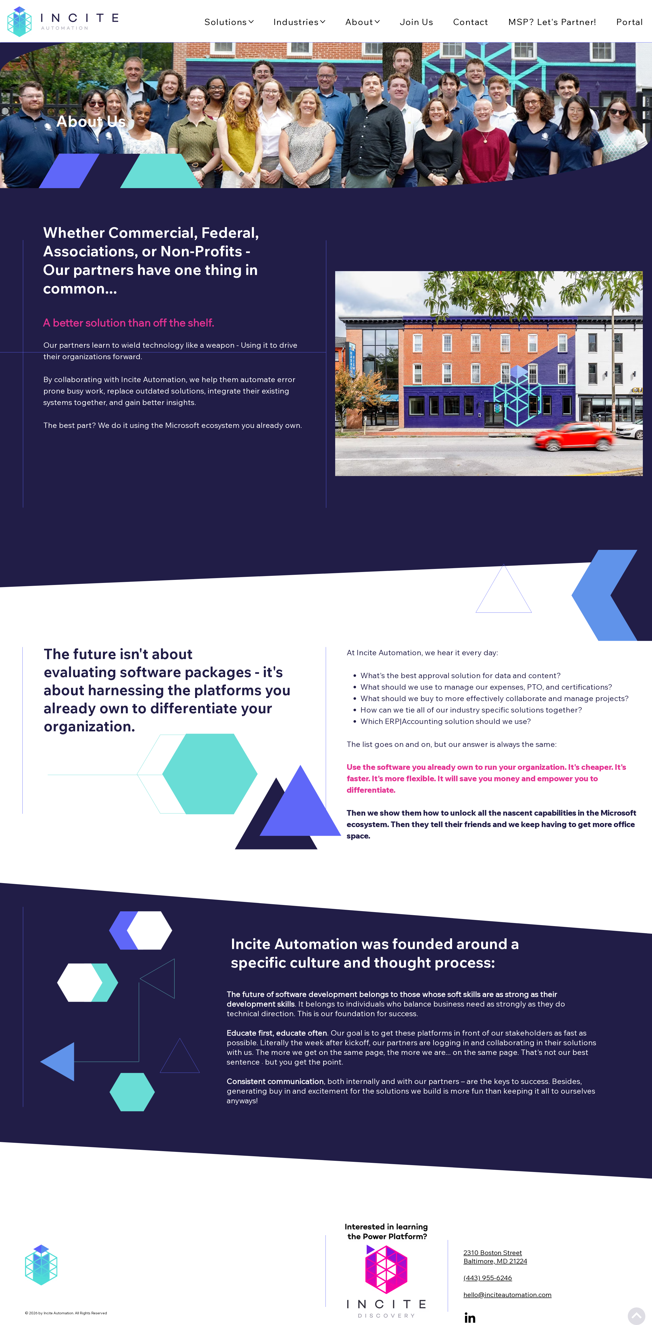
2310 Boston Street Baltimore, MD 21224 (495, 1256)
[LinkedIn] (470, 1318)
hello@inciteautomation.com (508, 1294)
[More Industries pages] (322, 21)
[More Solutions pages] (251, 21)
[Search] (68, 21)
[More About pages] (377, 21)
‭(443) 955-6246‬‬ (488, 1278)
